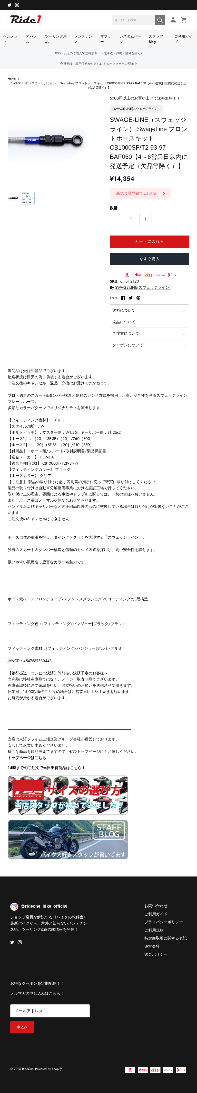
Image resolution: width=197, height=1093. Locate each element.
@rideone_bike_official (44, 906)
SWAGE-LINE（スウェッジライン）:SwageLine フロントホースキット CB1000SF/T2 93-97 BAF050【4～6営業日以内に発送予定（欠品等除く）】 (98, 85)
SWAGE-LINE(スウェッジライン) (143, 287)
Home (12, 78)
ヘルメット (10, 39)
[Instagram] (17, 5)
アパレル (31, 39)
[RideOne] (25, 22)
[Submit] (160, 20)
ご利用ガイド (183, 39)
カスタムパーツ (130, 39)
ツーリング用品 (56, 39)
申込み (22, 1027)
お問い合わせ (156, 906)
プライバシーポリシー (163, 922)
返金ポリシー (156, 954)
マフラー (105, 39)
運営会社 (152, 946)
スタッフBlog (156, 39)
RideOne (27, 1069)
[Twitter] (10, 5)
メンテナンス (83, 39)
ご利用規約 (154, 930)
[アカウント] (172, 20)
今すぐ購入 (149, 259)
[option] (53, 140)
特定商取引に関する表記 (165, 938)
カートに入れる (149, 241)
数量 (113, 208)
